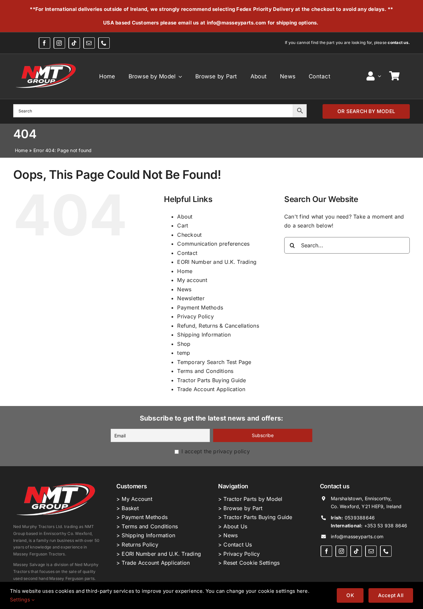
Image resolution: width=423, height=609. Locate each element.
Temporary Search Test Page (214, 362)
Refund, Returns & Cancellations (218, 325)
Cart (182, 225)
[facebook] (44, 43)
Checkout (189, 234)
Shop (183, 344)
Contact (187, 253)
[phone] (104, 43)
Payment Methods (200, 307)
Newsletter (190, 298)
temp (183, 352)
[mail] (89, 43)
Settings (20, 599)
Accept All (391, 595)
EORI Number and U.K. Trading (216, 262)
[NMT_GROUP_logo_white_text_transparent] (46, 63)
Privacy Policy (195, 316)
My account (192, 280)
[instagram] (59, 43)
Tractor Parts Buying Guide (211, 380)
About (184, 216)
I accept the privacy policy (215, 451)
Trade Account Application (211, 389)
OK (350, 595)
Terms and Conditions (205, 371)
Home (21, 150)
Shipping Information (204, 334)
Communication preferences (213, 243)
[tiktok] (74, 43)
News (184, 289)
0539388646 (360, 517)
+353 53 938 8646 (385, 525)
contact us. (399, 42)
